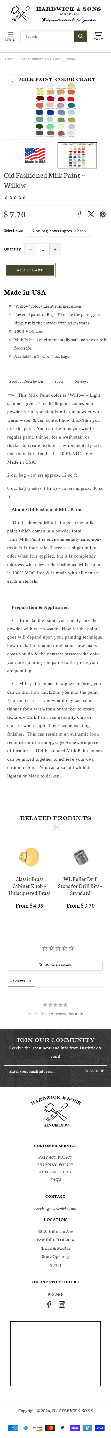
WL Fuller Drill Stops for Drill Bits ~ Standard (80, 885)
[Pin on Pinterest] (102, 214)
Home (9, 58)
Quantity (12, 248)
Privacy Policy (55, 1157)
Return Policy (55, 1171)
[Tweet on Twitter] (91, 214)
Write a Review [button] (58, 965)
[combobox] (54, 36)
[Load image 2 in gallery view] (39, 155)
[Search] (80, 36)
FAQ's (55, 1179)
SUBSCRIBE (94, 1071)
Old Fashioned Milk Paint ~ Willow (49, 58)
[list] (55, 881)
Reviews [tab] (17, 981)
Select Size (13, 230)
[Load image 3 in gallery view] (81, 155)
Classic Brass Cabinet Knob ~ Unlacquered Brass (29, 885)
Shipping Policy (55, 1164)
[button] (10, 36)
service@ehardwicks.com (55, 1208)
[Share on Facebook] (79, 214)
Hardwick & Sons (72, 1410)
